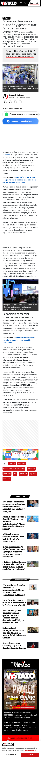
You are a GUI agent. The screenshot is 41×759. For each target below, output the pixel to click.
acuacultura (21, 463)
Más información (30, 750)
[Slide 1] (18, 705)
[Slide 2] (22, 705)
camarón (6, 155)
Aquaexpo (33, 474)
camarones (23, 474)
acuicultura (7, 474)
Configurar (11, 755)
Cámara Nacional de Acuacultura (13, 468)
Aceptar (29, 755)
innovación (31, 468)
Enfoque (6, 18)
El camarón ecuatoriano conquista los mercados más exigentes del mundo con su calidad (19, 180)
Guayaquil (6, 479)
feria (15, 474)
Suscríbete (34, 3)
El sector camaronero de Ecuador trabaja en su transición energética (19, 340)
